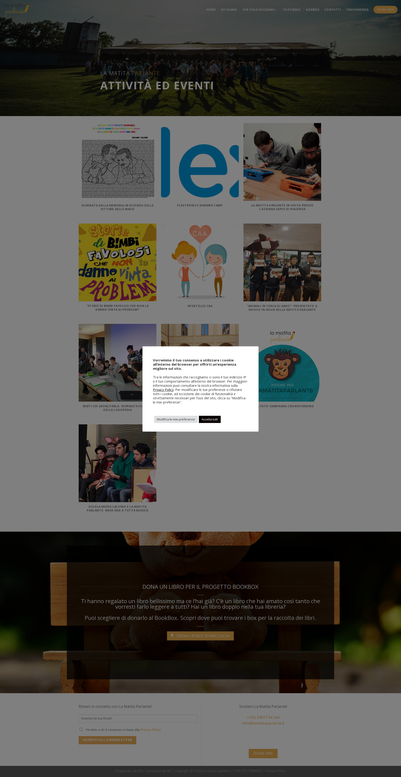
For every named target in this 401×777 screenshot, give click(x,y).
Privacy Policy (163, 389)
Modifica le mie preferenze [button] (176, 419)
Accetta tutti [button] (210, 419)
